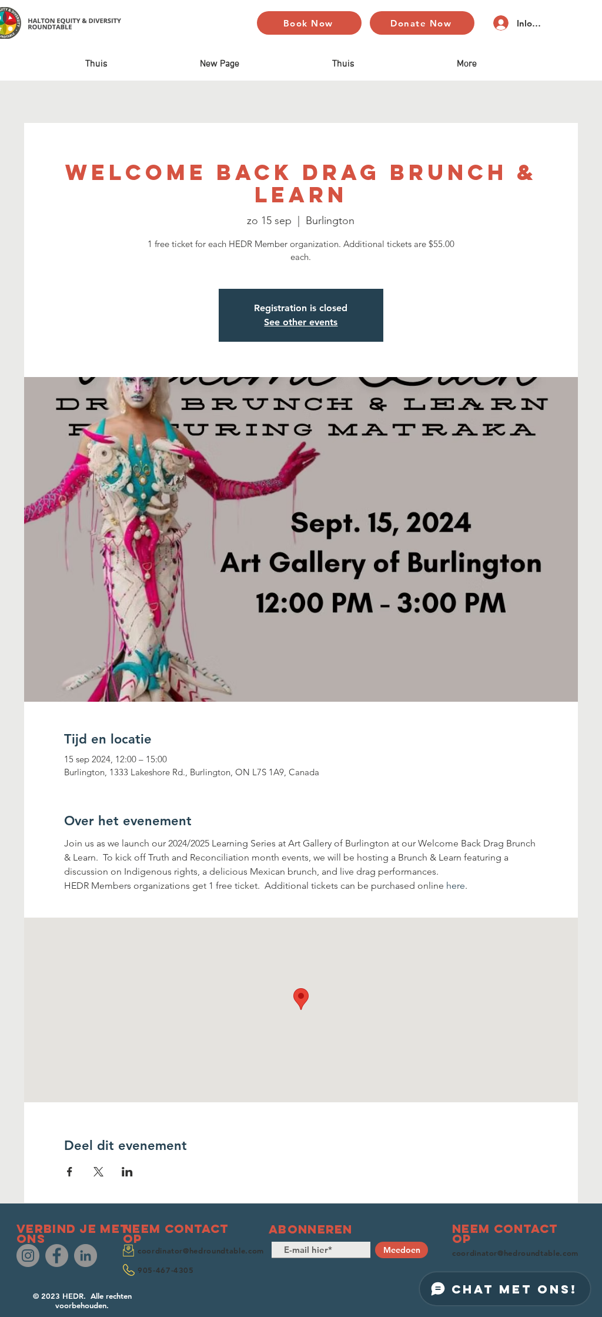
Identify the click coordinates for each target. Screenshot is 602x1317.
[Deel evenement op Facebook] (69, 1171)
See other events (300, 322)
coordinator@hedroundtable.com (201, 1250)
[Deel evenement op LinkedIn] (127, 1171)
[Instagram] (27, 1255)
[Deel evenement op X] (98, 1171)
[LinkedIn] (85, 1255)
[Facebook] (56, 1255)
